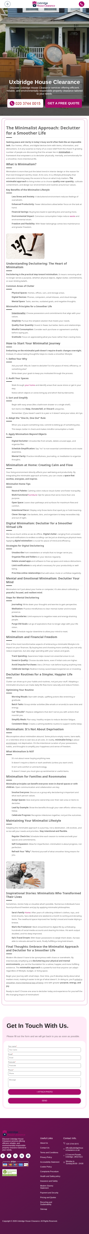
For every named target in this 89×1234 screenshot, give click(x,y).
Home (27, 912)
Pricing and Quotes (48, 1197)
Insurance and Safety (49, 1181)
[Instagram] (15, 1156)
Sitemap (43, 1209)
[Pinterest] (28, 1156)
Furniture (32, 495)
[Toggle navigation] (7, 4)
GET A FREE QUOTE (63, 103)
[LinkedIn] (21, 1156)
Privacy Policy (46, 1157)
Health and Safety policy (50, 1176)
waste (72, 216)
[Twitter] (9, 1156)
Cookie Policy (46, 1167)
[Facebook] (2, 1156)
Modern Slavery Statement (46, 1187)
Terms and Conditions (49, 1153)
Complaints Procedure (49, 1172)
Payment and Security (49, 1193)
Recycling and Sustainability (46, 1203)
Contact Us (44, 1148)
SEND (44, 1101)
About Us (44, 1143)
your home (30, 385)
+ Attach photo (44, 1092)
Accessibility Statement (49, 1162)
